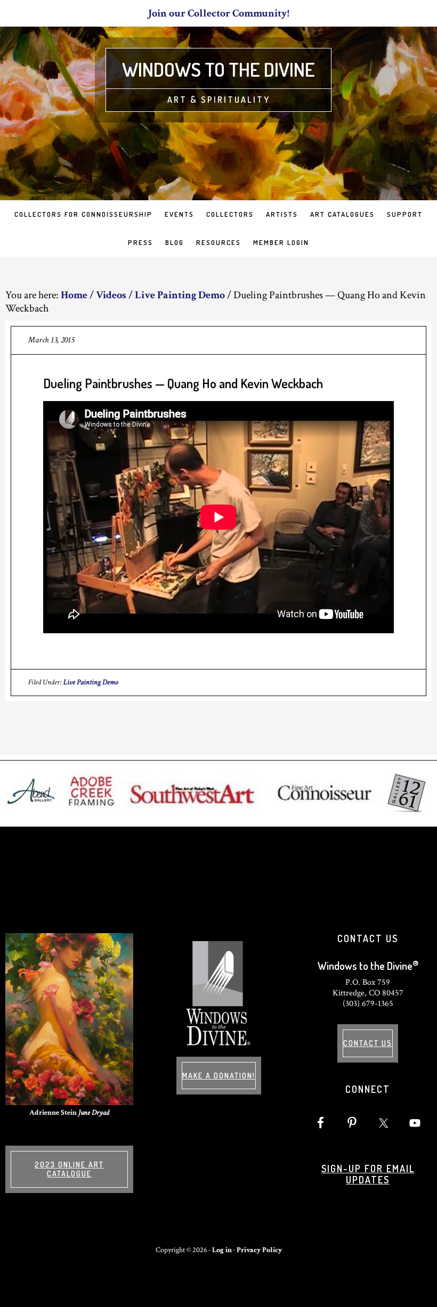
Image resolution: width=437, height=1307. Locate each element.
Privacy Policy (259, 1250)
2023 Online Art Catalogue (69, 1169)
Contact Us (367, 1043)
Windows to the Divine (218, 69)
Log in (222, 1250)
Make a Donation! (218, 1075)
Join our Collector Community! (218, 13)
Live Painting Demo (90, 682)
